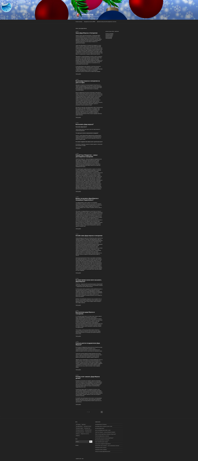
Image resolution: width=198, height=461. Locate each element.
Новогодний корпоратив (80, 431)
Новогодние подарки (79, 428)
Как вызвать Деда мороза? (85, 124)
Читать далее (78, 73)
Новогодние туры (87, 428)
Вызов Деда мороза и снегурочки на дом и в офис (88, 81)
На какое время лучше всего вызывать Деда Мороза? (88, 280)
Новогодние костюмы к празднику (101, 449)
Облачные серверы (109, 35)
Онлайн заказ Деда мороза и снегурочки (89, 235)
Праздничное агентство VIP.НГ (89, 21)
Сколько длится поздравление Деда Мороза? (88, 344)
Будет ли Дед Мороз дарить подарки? (101, 441)
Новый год (77, 433)
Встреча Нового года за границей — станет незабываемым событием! (107, 445)
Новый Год (87, 14)
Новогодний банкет (88, 429)
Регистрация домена (109, 34)
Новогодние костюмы (87, 426)
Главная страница (79, 21)
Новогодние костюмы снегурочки (100, 447)
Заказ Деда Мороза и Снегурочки (86, 33)
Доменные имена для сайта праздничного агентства (106, 21)
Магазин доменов (109, 36)
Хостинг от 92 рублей (109, 33)
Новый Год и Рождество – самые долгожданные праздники (86, 155)
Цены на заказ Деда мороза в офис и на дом (102, 430)
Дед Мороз (83, 424)
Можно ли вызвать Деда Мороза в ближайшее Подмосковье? (87, 199)
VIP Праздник (78, 424)
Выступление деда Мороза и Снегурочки (85, 313)
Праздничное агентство (85, 433)
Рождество (78, 435)
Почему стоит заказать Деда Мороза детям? (88, 377)
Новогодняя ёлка (88, 431)
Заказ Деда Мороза (79, 426)
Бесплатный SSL (109, 38)
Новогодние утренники (80, 429)
